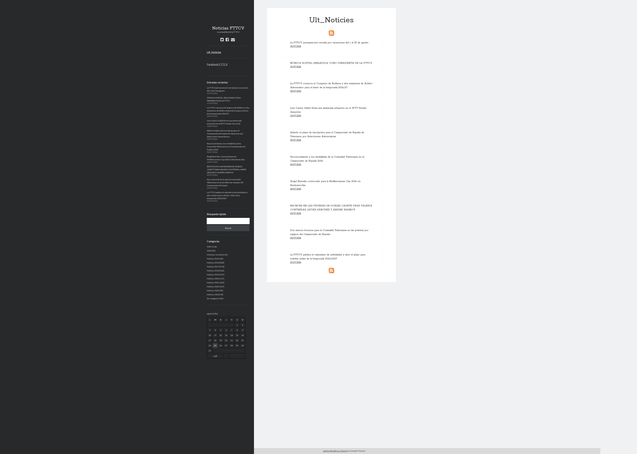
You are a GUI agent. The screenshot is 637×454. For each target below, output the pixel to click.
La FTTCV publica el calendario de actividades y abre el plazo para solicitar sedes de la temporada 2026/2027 (227, 195)
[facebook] (227, 39)
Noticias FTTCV (228, 28)
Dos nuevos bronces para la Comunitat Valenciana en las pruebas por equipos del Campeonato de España (225, 182)
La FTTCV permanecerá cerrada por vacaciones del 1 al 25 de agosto (329, 42)
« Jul (215, 356)
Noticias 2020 (213, 278)
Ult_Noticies (214, 52)
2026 (209, 250)
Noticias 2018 (213, 270)
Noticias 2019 (213, 274)
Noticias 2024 (213, 294)
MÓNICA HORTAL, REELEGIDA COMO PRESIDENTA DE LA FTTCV (331, 63)
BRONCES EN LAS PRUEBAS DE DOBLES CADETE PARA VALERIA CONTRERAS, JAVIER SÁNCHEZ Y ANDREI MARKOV (226, 169)
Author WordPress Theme (335, 451)
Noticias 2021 (213, 282)
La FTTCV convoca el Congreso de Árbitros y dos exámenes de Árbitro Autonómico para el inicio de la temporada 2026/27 (228, 110)
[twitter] (222, 39)
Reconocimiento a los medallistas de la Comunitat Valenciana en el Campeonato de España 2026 (226, 146)
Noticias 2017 (213, 266)
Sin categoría (212, 298)
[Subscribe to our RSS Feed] (331, 33)
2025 (209, 246)
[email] (233, 39)
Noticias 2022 (213, 286)
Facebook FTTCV (217, 64)
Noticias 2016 (213, 262)
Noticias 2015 (213, 258)
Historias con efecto (216, 254)
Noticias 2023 (213, 290)
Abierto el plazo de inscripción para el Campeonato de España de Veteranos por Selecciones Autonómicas (225, 133)
